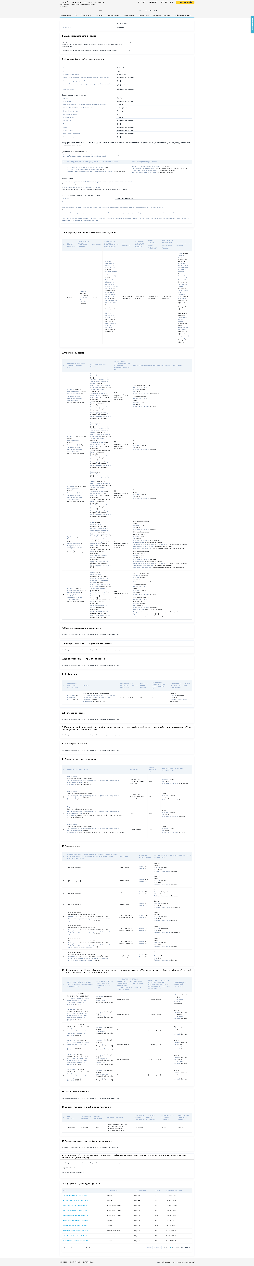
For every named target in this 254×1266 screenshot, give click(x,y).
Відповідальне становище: (161, 15)
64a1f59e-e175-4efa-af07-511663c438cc (75, 1225)
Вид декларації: (66, 15)
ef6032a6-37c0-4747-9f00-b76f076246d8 (75, 1200)
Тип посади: (99, 15)
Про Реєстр (141, 2)
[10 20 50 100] (68, 1247)
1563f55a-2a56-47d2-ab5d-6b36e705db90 (75, 1215)
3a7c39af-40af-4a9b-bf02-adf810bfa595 (75, 1195)
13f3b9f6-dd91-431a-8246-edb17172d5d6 (75, 1205)
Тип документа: (86, 15)
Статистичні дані (167, 2)
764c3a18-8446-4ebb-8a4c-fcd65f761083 (75, 1240)
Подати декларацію (185, 2)
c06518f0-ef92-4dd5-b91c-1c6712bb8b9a (75, 1230)
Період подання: (129, 15)
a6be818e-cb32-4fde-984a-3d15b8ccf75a (75, 1235)
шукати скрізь (152, 10)
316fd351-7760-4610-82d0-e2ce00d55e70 (75, 1210)
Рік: (76, 15)
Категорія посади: (113, 15)
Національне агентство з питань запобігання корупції (177, 1262)
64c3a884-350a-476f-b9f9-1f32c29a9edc (75, 1220)
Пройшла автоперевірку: (183, 15)
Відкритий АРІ (153, 2)
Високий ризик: (144, 15)
